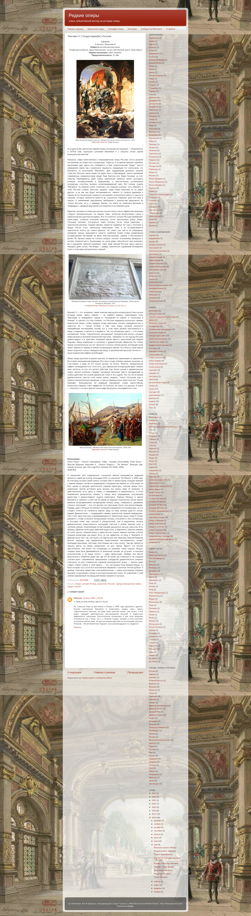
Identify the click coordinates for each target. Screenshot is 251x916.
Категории (132, 29)
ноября (157, 824)
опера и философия (158, 533)
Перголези (153, 154)
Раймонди (153, 169)
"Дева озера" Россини (162, 870)
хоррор (152, 401)
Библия (152, 420)
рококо (152, 279)
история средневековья (159, 511)
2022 (154, 800)
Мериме (152, 452)
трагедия (153, 392)
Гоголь (152, 433)
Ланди (151, 119)
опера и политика (156, 527)
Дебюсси (153, 97)
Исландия (153, 721)
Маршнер (153, 129)
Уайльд (152, 474)
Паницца (153, 144)
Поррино (153, 160)
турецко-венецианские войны (128, 584)
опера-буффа (155, 361)
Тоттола (152, 640)
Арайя (151, 41)
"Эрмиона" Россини (161, 874)
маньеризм (154, 254)
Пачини (152, 147)
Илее (151, 583)
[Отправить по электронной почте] (95, 580)
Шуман (152, 226)
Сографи (153, 633)
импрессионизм (156, 245)
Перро (152, 458)
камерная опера (156, 333)
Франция (153, 777)
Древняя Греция (156, 715)
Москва (152, 737)
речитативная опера (158, 383)
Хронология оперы (95, 29)
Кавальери (153, 110)
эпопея (78, 587)
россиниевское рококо (158, 285)
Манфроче (153, 122)
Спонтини (153, 198)
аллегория (153, 311)
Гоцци (151, 442)
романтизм (102, 584)
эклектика (153, 298)
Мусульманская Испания (159, 740)
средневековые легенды (159, 536)
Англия (152, 671)
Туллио (152, 643)
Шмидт (152, 655)
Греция (78, 584)
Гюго (151, 445)
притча (152, 379)
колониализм (154, 514)
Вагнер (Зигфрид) (156, 60)
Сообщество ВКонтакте (151, 29)
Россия (152, 756)
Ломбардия (154, 731)
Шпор (151, 219)
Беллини (152, 47)
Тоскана (152, 765)
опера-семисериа (156, 364)
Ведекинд (153, 424)
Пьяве (151, 615)
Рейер (151, 172)
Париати (152, 611)
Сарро (152, 191)
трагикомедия (155, 395)
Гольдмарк (153, 88)
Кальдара (153, 116)
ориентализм (154, 260)
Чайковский (154, 213)
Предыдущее (135, 672)
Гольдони (153, 436)
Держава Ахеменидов (158, 706)
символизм (153, 292)
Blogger (130, 906)
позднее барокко (156, 263)
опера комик (154, 354)
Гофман (152, 91)
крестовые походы (157, 517)
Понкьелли (153, 157)
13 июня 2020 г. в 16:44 (93, 598)
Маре (151, 126)
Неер (151, 605)
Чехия (151, 781)
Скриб (151, 467)
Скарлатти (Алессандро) (159, 194)
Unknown (78, 598)
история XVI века (156, 505)
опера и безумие (156, 520)
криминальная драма (158, 339)
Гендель (152, 85)
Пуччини (152, 163)
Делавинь (153, 571)
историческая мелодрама (160, 329)
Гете (151, 430)
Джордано (153, 100)
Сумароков (153, 470)
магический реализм (158, 251)
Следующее (74, 672)
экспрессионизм (156, 301)
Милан (152, 734)
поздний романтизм (157, 267)
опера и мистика (156, 524)
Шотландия (154, 784)
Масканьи (153, 132)
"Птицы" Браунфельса (163, 854)
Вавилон (152, 684)
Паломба (153, 608)
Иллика (152, 586)
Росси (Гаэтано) (156, 627)
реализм (152, 273)
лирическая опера (157, 342)
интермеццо (154, 326)
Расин (151, 461)
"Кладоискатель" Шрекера (164, 851)
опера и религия (156, 530)
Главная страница (75, 29)
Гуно (151, 94)
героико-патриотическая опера (162, 317)
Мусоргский (154, 138)
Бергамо (152, 677)
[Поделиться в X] (100, 580)
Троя (151, 768)
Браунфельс (154, 54)
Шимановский (155, 216)
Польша (152, 749)
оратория (153, 370)
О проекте (170, 29)
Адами (152, 552)
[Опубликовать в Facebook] (102, 580)
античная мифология (158, 480)
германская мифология (159, 486)
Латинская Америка (157, 727)
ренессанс (153, 276)
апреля (157, 881)
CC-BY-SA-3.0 (121, 306)
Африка (152, 674)
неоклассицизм (155, 257)
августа (157, 834)
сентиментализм (156, 288)
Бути (151, 561)
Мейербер (153, 135)
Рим (151, 753)
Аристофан (154, 417)
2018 (154, 811)
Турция (70, 587)
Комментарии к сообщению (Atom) (97, 678)
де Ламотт (153, 658)
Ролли (151, 618)
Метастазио (154, 602)
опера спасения (156, 358)
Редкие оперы (84, 15)
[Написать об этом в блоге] (97, 580)
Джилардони (154, 574)
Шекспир (153, 477)
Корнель (152, 449)
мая (156, 845)
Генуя (151, 693)
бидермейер (154, 238)
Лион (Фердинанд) (157, 593)
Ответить (77, 627)
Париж (152, 746)
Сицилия (153, 762)
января (157, 892)
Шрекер (152, 222)
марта (157, 885)
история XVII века (156, 508)
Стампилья (154, 636)
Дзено (151, 577)
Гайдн (151, 79)
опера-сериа (154, 367)
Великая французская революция (163, 427)
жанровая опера (156, 323)
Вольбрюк (153, 568)
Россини (111, 584)
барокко (152, 235)
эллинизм (153, 542)
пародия (152, 373)
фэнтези (152, 398)
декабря (158, 821)
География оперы (116, 29)
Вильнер (152, 565)
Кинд (151, 590)
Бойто (151, 50)
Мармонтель (154, 596)
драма (152, 320)
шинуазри (153, 295)
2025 (154, 793)
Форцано (153, 649)
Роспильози (154, 624)
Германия (153, 696)
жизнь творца (154, 489)
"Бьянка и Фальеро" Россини (165, 863)
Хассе (151, 204)
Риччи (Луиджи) (155, 179)
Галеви (152, 82)
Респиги (152, 176)
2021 (154, 804)
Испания (152, 724)
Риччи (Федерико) (156, 182)
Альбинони (153, 38)
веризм (152, 242)
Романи (152, 621)
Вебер (151, 66)
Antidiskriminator (92, 306)
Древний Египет (156, 709)
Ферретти (153, 646)
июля (156, 838)
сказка (151, 389)
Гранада (152, 699)
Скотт (151, 464)
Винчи (151, 72)
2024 (154, 797)
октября (157, 827)
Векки (151, 69)
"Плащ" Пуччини (160, 877)
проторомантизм (156, 270)
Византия (153, 690)
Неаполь (152, 743)
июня (156, 841)
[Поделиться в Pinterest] (105, 580)
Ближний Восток (156, 681)
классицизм (154, 248)
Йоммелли (153, 107)
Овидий (152, 455)
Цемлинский (154, 210)
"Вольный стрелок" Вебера (164, 848)
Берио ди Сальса (156, 555)
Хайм (151, 652)
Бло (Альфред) (155, 558)
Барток (152, 44)
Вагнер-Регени (155, 63)
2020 (154, 807)
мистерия (153, 348)
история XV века (89, 584)
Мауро (152, 599)
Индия (152, 718)
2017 (154, 814)
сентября (158, 831)
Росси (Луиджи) (155, 185)
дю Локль (153, 662)
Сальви (152, 630)
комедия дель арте (157, 336)
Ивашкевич (153, 580)
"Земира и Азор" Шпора (163, 867)
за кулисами (154, 495)
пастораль (153, 376)
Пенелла (153, 150)
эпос (151, 408)
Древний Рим (154, 712)
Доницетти (153, 104)
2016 (154, 818)
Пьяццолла (154, 166)
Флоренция (154, 774)
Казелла (152, 113)
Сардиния (153, 759)
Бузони (152, 57)
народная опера (156, 351)
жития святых (155, 492)
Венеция (152, 687)
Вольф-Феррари (156, 76)
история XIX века (156, 499)
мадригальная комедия (159, 345)
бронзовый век (155, 483)
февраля (158, 888)
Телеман (153, 201)
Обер (151, 141)
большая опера (155, 314)
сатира (152, 386)
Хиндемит (153, 207)
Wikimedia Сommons (99, 142)
